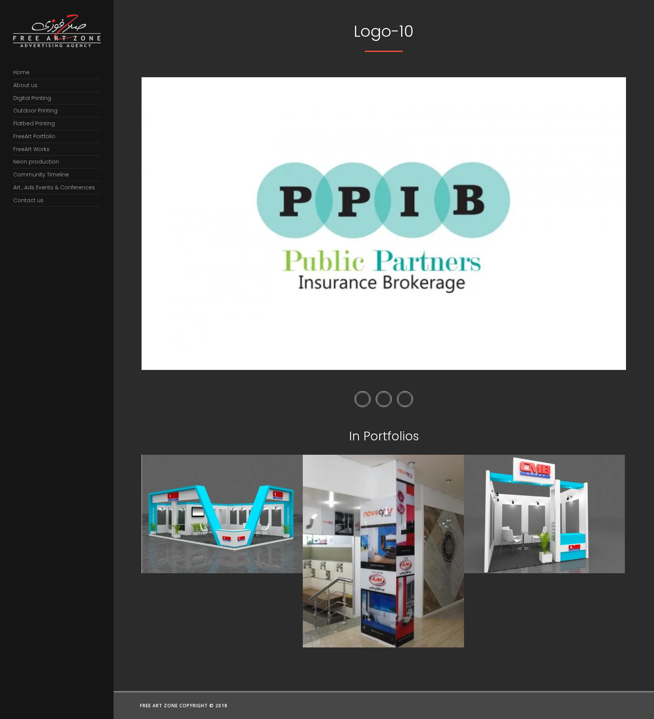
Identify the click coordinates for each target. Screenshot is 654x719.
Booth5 (222, 555)
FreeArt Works (31, 149)
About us (25, 85)
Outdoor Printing (35, 110)
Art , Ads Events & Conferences (54, 187)
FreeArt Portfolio (34, 136)
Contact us (28, 200)
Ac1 (383, 630)
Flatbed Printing (34, 123)
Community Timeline (41, 174)
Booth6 (545, 555)
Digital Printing (32, 98)
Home (21, 72)
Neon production (36, 161)
